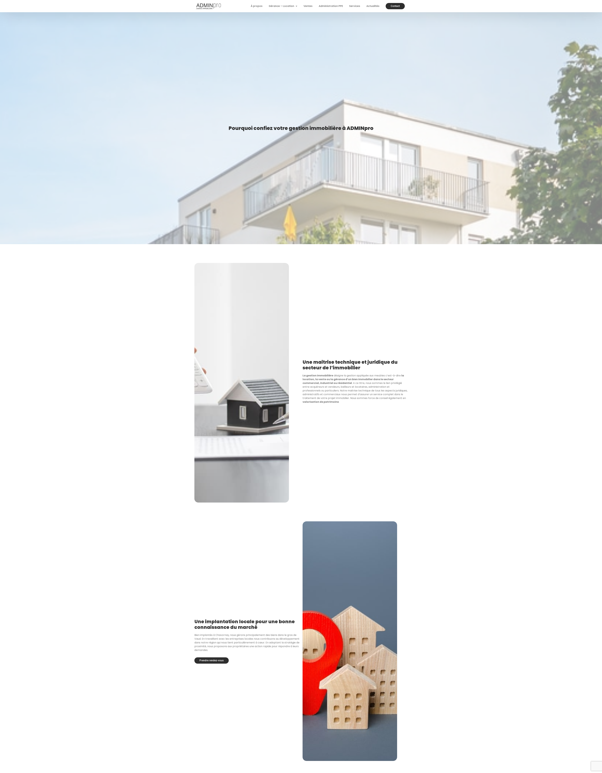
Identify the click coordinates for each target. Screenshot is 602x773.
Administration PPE (331, 6)
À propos (256, 6)
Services (354, 6)
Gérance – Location (281, 6)
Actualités (372, 6)
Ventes (308, 6)
